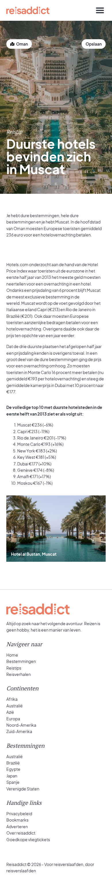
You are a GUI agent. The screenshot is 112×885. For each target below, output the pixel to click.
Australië (14, 705)
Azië (10, 712)
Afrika (12, 699)
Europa (13, 718)
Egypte (13, 769)
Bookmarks (17, 819)
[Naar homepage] (27, 10)
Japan (11, 775)
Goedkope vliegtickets (28, 839)
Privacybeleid (19, 813)
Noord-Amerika (21, 725)
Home (12, 654)
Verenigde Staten (22, 788)
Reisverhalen (18, 674)
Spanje (13, 782)
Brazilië (13, 762)
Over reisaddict (20, 832)
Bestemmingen (21, 661)
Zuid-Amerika (19, 731)
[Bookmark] (94, 44)
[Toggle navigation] (100, 10)
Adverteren (17, 826)
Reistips (13, 667)
